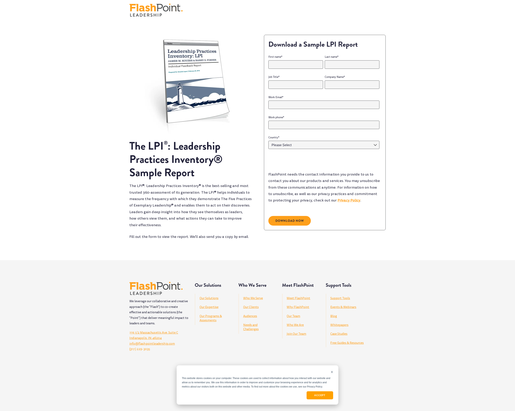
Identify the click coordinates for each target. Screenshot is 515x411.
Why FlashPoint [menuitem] (298, 307)
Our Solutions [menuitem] (209, 298)
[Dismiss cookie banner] (332, 372)
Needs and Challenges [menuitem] (251, 327)
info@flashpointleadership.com (152, 343)
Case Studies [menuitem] (338, 334)
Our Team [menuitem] (293, 316)
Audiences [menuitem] (250, 316)
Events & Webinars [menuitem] (343, 307)
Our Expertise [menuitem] (209, 307)
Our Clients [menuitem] (251, 307)
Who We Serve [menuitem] (253, 298)
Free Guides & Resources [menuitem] (347, 343)
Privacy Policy (349, 200)
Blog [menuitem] (333, 316)
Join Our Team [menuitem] (296, 334)
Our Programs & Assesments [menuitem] (211, 318)
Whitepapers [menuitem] (339, 325)
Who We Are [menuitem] (295, 325)
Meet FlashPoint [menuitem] (298, 298)
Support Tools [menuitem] (340, 298)
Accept (319, 395)
